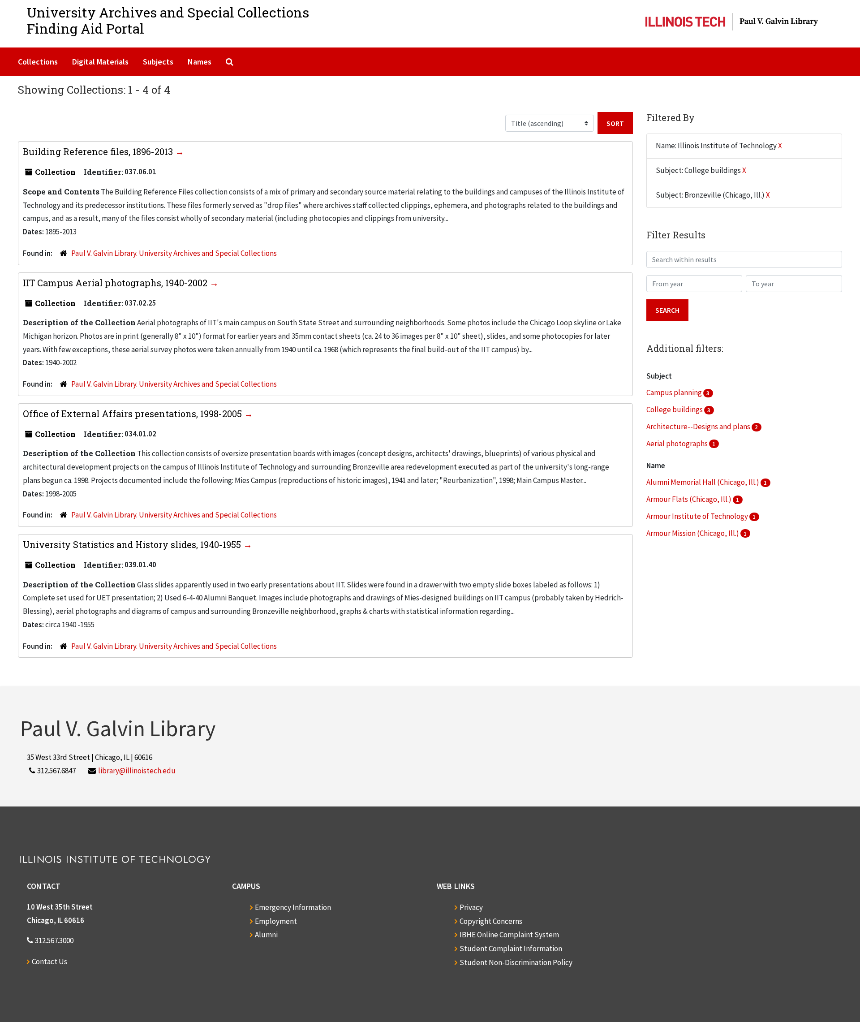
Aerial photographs (677, 443)
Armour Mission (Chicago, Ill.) (693, 533)
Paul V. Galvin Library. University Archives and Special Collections (174, 253)
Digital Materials (100, 61)
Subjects (158, 61)
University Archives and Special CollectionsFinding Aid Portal (168, 20)
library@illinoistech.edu (137, 771)
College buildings (675, 409)
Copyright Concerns (491, 921)
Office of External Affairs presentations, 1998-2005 (133, 413)
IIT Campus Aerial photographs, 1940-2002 (116, 283)
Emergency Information (293, 907)
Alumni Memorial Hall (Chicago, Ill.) (703, 482)
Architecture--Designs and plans (699, 426)
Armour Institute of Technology (697, 516)
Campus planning (674, 392)
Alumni (266, 935)
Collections (38, 61)
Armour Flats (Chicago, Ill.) (689, 499)
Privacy (471, 907)
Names (199, 61)
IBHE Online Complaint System (509, 935)
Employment (276, 921)
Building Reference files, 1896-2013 (99, 151)
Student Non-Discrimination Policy (516, 962)
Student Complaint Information (511, 948)
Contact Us (49, 961)
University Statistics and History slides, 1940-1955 (133, 544)
